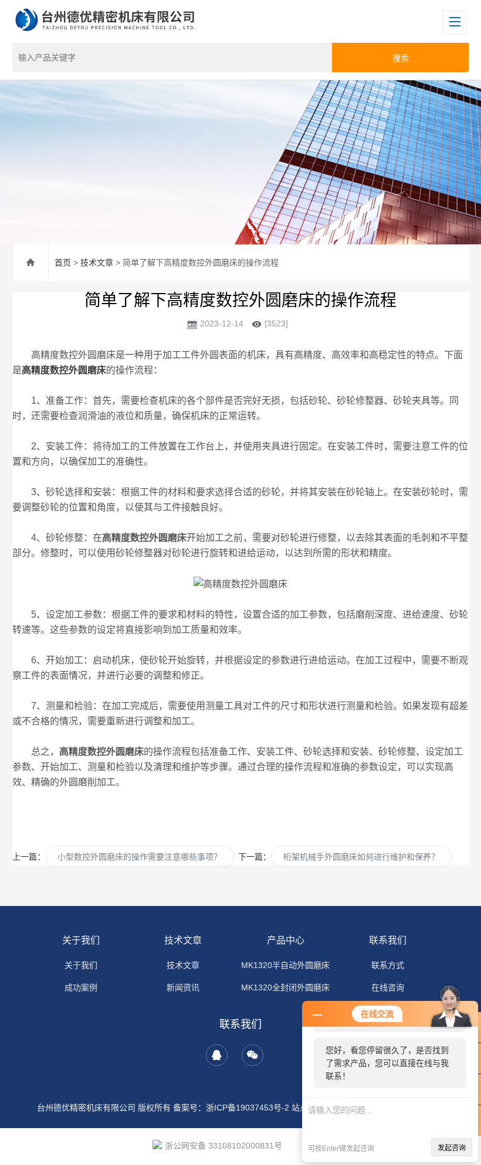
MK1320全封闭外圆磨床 (285, 987)
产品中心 (285, 940)
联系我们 (388, 940)
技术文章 (96, 262)
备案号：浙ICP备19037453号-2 (231, 1107)
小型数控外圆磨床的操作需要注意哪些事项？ (139, 856)
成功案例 (81, 987)
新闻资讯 (183, 987)
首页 (63, 262)
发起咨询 (452, 1148)
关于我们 (81, 940)
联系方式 (387, 965)
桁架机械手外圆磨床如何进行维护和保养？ (361, 856)
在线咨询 (387, 987)
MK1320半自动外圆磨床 (285, 965)
